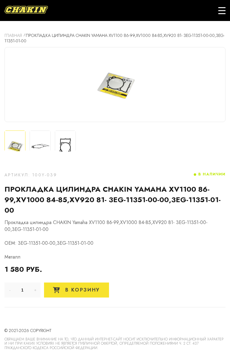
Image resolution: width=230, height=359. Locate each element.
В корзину (81, 289)
